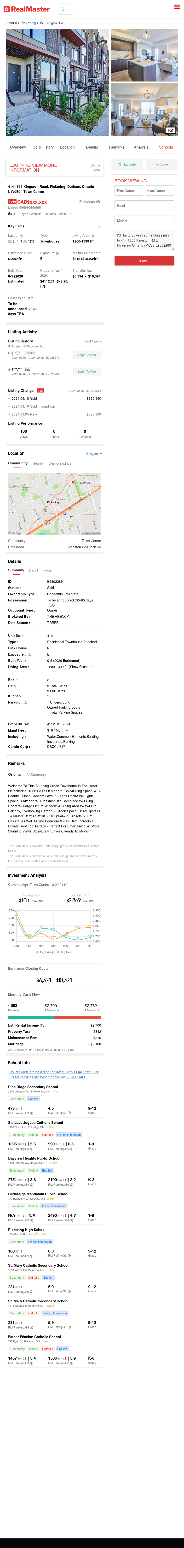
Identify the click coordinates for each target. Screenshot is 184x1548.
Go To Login (95, 167)
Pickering (28, 22)
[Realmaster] (27, 9)
